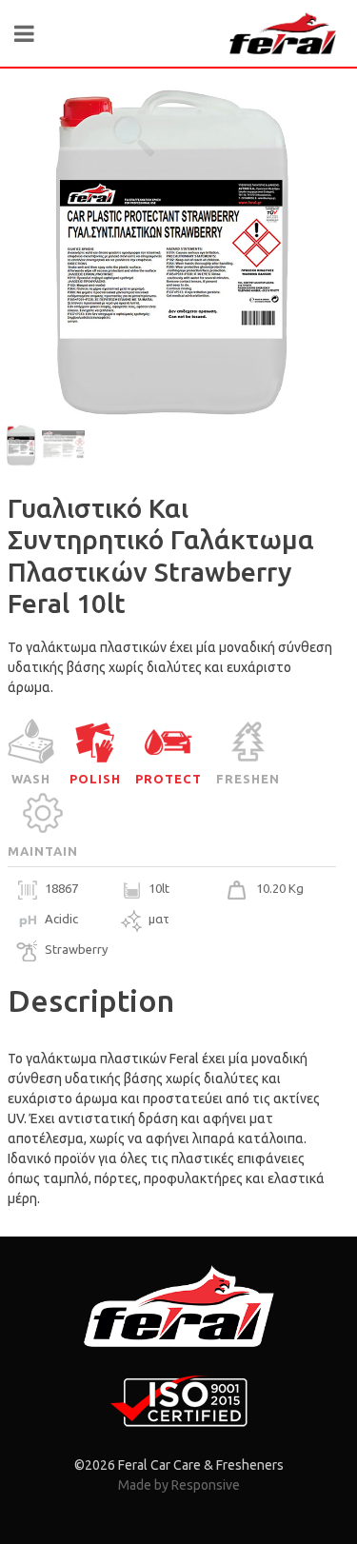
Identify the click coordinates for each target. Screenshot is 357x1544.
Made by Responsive (179, 1485)
